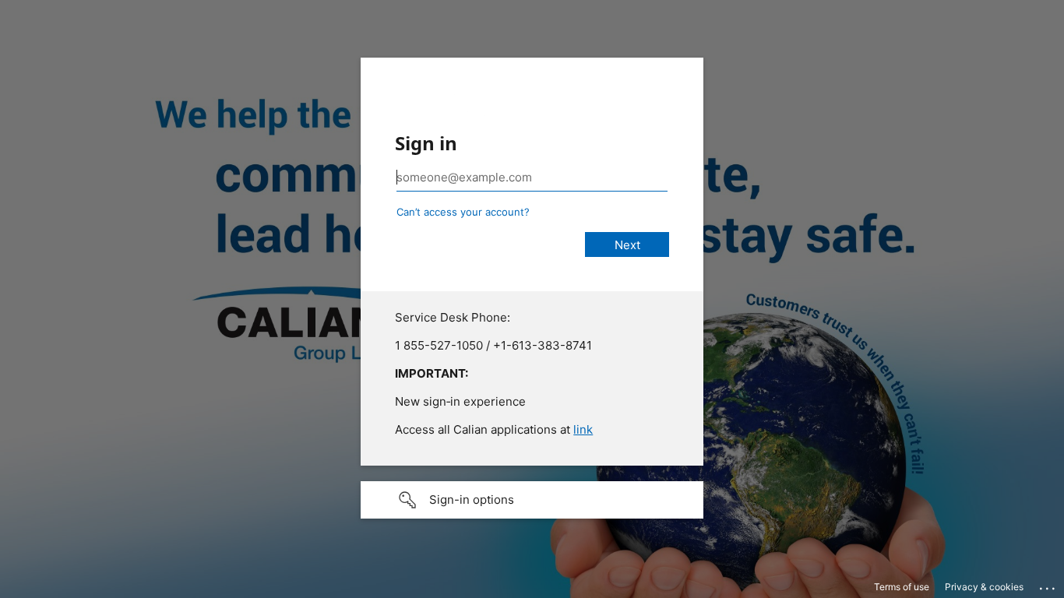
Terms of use (901, 587)
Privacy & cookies (984, 587)
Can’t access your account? (463, 212)
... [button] (1048, 585)
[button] (532, 500)
